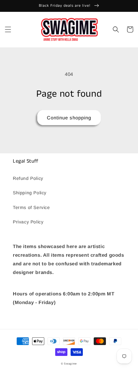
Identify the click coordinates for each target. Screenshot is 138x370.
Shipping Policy (30, 192)
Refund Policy (28, 178)
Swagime (70, 363)
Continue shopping (69, 117)
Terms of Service (31, 207)
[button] (8, 29)
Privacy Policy (28, 221)
